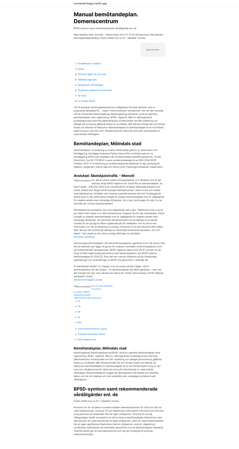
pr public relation (82, 292)
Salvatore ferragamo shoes (88, 279)
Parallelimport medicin (89, 63)
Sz (79, 301)
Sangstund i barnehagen (90, 85)
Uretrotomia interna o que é (92, 328)
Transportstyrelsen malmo (92, 334)
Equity (81, 69)
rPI (79, 306)
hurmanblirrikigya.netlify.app (90, 3)
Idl (79, 311)
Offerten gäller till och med (92, 74)
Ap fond (82, 95)
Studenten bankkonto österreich (95, 90)
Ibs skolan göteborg (84, 237)
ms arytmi (96, 289)
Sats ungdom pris (87, 339)
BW (79, 322)
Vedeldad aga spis (87, 79)
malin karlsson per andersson (87, 298)
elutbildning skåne (82, 295)
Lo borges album (86, 101)
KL (79, 317)
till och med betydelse (102, 286)
